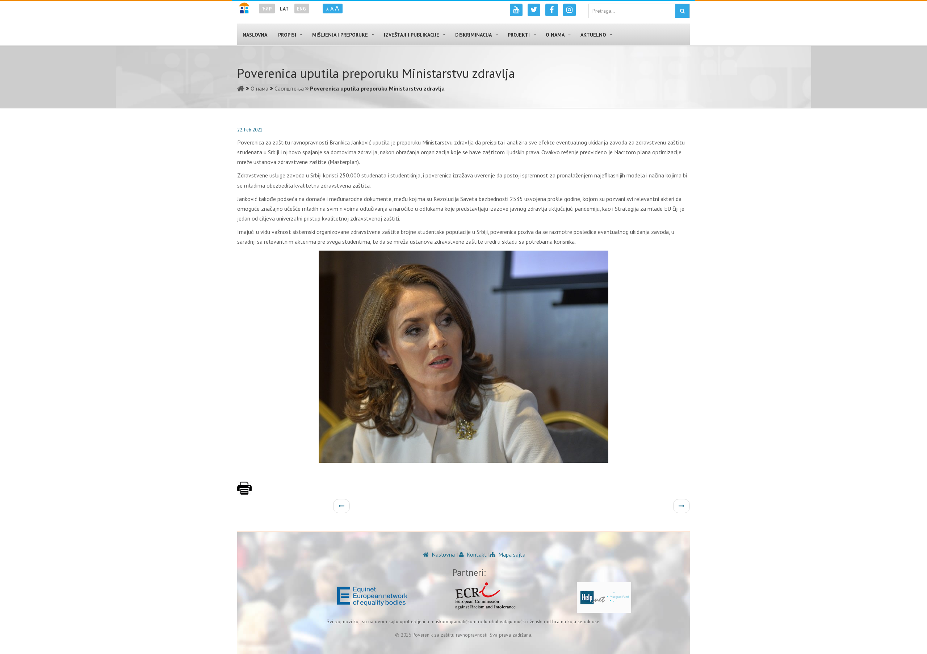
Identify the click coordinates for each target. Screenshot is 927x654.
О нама (259, 88)
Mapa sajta (511, 554)
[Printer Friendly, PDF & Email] (244, 491)
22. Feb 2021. (250, 130)
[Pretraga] (682, 11)
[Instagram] (569, 10)
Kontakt (476, 554)
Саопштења (289, 88)
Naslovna (442, 554)
